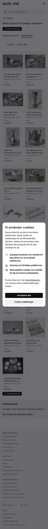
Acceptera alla (24, 295)
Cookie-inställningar (24, 302)
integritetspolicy (32, 280)
